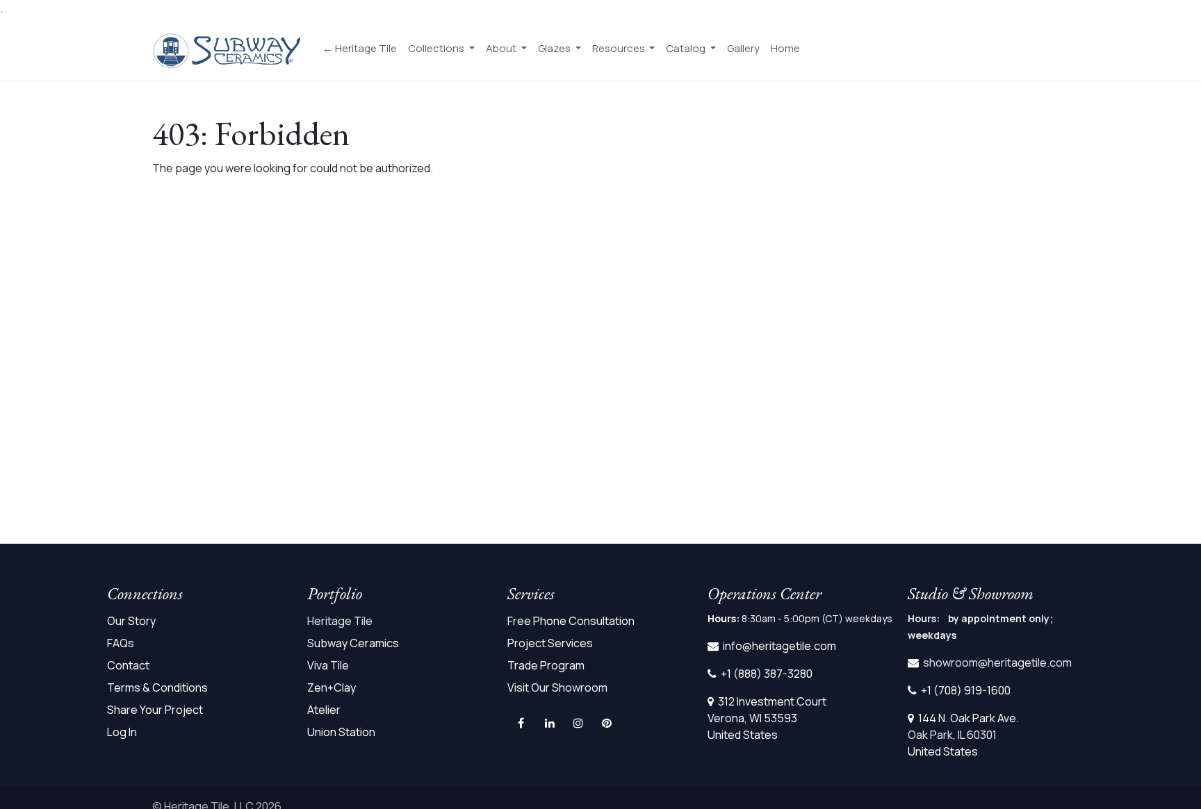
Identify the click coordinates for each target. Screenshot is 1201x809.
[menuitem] (359, 48)
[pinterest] (607, 723)
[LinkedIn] (550, 723)
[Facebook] (520, 723)
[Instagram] (578, 723)
